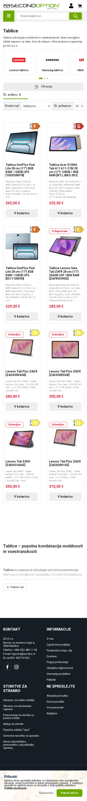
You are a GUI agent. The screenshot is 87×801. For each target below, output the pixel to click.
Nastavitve (46, 792)
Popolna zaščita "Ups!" (16, 729)
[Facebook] (7, 667)
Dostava (52, 656)
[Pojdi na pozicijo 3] (47, 78)
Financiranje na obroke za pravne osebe (18, 717)
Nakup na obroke (13, 724)
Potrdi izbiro (69, 792)
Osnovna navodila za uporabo (21, 735)
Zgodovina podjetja (58, 644)
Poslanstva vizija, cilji (59, 650)
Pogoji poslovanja (57, 662)
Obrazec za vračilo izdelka (18, 700)
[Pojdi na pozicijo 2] (44, 78)
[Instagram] (16, 667)
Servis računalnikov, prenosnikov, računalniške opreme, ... (18, 744)
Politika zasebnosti (15, 788)
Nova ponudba (55, 701)
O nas (50, 638)
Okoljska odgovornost (60, 668)
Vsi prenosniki (55, 707)
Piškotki (51, 679)
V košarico (21, 213)
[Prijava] (71, 5)
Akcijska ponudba (57, 695)
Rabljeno (52, 713)
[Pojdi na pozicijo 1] (41, 78)
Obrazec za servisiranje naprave (17, 708)
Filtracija (46, 86)
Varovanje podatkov (59, 673)
